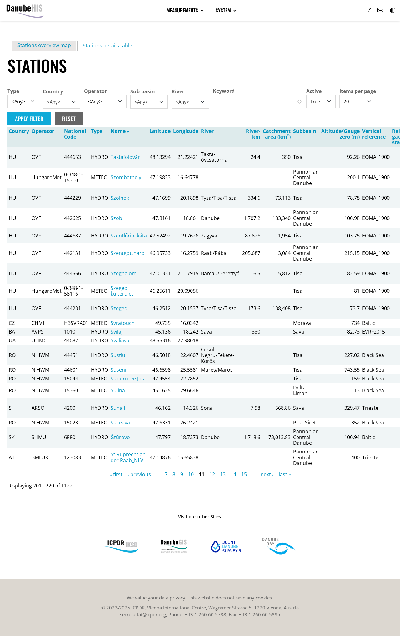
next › (267, 474)
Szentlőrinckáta (129, 235)
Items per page (357, 91)
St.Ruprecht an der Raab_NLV (128, 457)
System (224, 10)
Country (53, 91)
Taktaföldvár (125, 157)
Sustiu (118, 355)
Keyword (224, 90)
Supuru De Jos (127, 378)
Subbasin (304, 131)
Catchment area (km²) (277, 134)
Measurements (183, 10)
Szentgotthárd (128, 253)
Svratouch (123, 323)
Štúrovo (120, 437)
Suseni (118, 369)
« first (115, 474)
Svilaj (116, 331)
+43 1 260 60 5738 (205, 614)
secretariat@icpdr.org (143, 614)
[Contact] (380, 10)
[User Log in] (370, 10)
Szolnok (120, 197)
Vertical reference (374, 134)
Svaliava (120, 340)
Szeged (119, 308)
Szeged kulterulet (122, 291)
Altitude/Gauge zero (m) (340, 134)
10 (191, 474)
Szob (116, 218)
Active (314, 91)
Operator (95, 91)
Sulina (118, 390)
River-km (253, 134)
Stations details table (110, 45)
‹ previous (139, 474)
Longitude (185, 131)
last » (285, 474)
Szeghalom (124, 273)
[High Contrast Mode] (392, 10)
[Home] (25, 10)
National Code (75, 134)
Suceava (120, 422)
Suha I (118, 407)
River (178, 91)
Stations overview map (44, 45)
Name (118, 131)
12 (212, 474)
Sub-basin (142, 91)
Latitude (160, 131)
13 (223, 474)
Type (13, 91)
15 (244, 474)
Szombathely (126, 177)
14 (233, 474)
